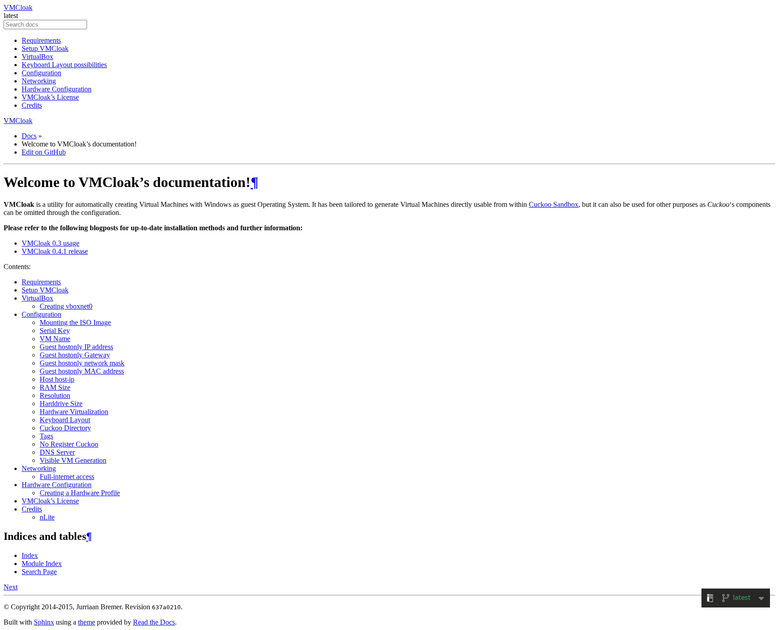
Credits (32, 105)
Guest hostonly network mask (82, 363)
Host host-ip (57, 379)
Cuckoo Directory (65, 428)
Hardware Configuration (57, 89)
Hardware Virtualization (74, 411)
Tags (46, 436)
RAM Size (55, 387)
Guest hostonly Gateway (75, 355)
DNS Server (57, 452)
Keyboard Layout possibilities (64, 64)
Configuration (41, 73)
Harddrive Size (61, 403)
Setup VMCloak (45, 48)
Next (11, 587)
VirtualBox (37, 56)
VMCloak (18, 7)
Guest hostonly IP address (76, 347)
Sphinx (44, 622)
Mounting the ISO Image (75, 322)
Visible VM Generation (73, 460)
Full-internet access (67, 476)
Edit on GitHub (44, 152)
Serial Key (55, 330)
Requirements (41, 40)
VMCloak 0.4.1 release (55, 251)
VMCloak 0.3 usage (50, 243)
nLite (47, 517)
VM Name (55, 338)
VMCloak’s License (50, 97)
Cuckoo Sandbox (553, 204)
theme (86, 622)
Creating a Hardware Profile (80, 493)
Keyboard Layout (65, 420)
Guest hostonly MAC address (82, 371)
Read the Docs (154, 622)
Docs (29, 136)
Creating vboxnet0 (66, 306)
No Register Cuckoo (69, 444)
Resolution (55, 395)
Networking (39, 81)
